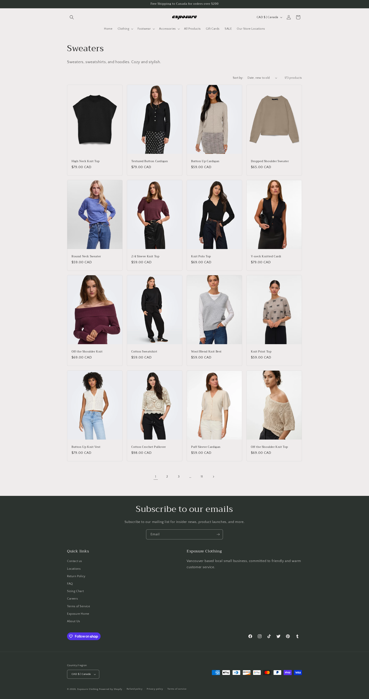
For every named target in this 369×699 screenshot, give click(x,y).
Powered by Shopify (110, 689)
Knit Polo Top (201, 256)
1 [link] (155, 477)
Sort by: (238, 78)
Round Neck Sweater (86, 256)
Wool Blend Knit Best (206, 352)
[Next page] (213, 476)
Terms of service (177, 689)
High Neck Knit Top (86, 161)
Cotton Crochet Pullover (148, 447)
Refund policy (135, 689)
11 (202, 476)
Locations (74, 569)
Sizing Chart (75, 591)
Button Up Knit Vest (86, 447)
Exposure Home (78, 614)
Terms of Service (78, 606)
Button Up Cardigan (205, 161)
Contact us (74, 561)
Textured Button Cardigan (149, 161)
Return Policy (76, 576)
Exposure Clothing (87, 689)
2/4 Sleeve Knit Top (145, 256)
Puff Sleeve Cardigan (206, 447)
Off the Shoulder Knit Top (269, 447)
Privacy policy (155, 689)
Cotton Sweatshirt (144, 352)
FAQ (70, 583)
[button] (71, 17)
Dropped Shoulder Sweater (270, 161)
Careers (72, 598)
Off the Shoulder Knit (87, 352)
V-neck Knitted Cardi (266, 256)
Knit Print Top (261, 352)
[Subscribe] (218, 534)
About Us (73, 621)
